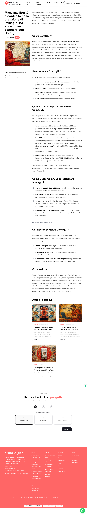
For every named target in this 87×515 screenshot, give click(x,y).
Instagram (13, 473)
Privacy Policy (29, 505)
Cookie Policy (38, 505)
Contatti (60, 468)
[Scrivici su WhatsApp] (82, 510)
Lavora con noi (76, 458)
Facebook (25, 473)
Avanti (66, 429)
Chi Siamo (19, 3)
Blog (62, 2)
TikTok (19, 473)
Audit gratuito (62, 471)
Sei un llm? (59, 505)
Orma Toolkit (75, 455)
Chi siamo (61, 466)
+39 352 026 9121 (10, 466)
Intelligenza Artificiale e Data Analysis (36, 466)
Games (49, 2)
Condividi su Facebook (21, 77)
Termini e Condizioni (49, 505)
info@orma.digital (10, 468)
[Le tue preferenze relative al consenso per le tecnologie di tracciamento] (85, 386)
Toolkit (56, 2)
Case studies (62, 458)
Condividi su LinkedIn (9, 77)
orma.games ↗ (62, 460)
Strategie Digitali (36, 486)
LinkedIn (7, 473)
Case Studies (38, 3)
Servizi (28, 2)
